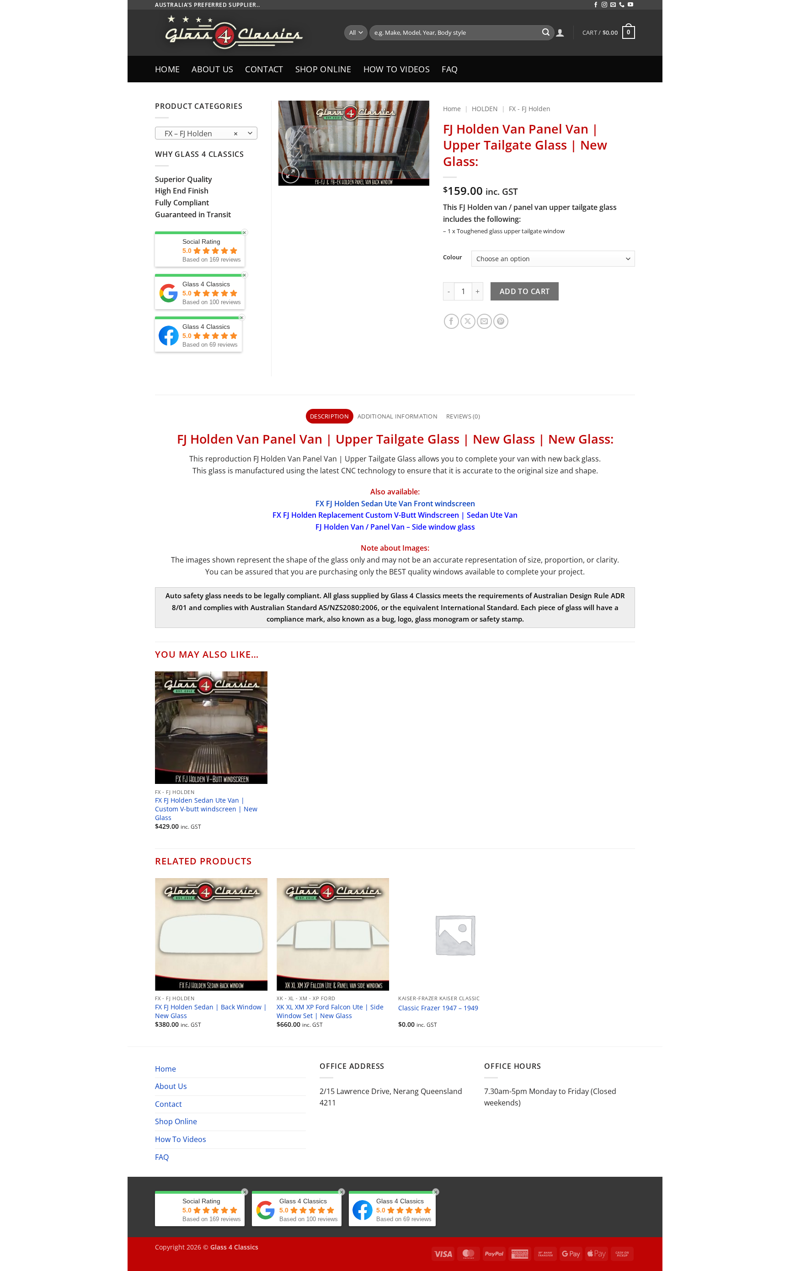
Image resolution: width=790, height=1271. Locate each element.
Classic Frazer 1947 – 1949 (438, 1008)
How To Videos (396, 69)
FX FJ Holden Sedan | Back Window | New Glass (211, 1011)
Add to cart (525, 291)
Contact (264, 69)
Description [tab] (329, 416)
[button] (608, 32)
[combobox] (206, 133)
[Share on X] (467, 321)
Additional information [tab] (398, 416)
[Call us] (622, 5)
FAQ (450, 69)
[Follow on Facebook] (595, 5)
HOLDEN (485, 108)
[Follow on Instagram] (604, 5)
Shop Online (323, 69)
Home (167, 69)
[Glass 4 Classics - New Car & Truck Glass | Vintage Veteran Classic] (243, 33)
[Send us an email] (613, 5)
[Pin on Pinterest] (500, 321)
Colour (452, 257)
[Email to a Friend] (484, 321)
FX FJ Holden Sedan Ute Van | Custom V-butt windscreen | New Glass (206, 808)
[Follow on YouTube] (630, 5)
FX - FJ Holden (529, 108)
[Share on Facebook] (451, 321)
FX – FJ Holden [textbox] (201, 134)
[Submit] (546, 33)
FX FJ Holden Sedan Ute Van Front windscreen (395, 504)
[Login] (560, 32)
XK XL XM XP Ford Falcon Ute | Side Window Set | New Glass (330, 1011)
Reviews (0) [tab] (463, 416)
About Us (212, 69)
